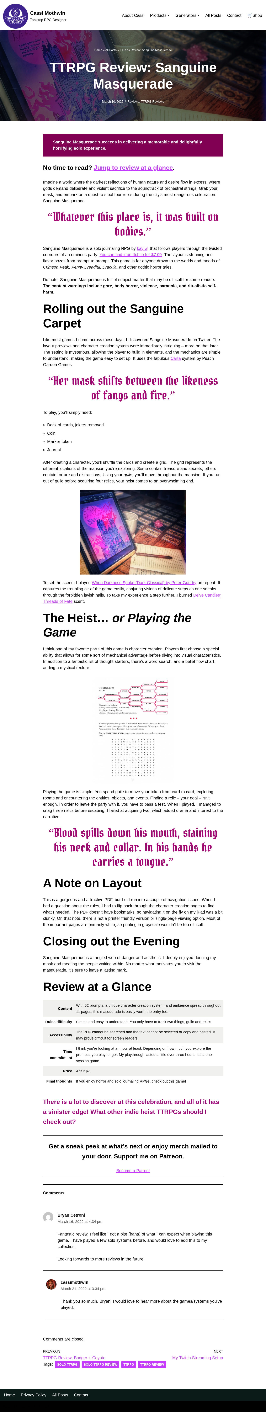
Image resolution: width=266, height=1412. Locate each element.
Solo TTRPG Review (100, 1364)
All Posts (213, 15)
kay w (142, 248)
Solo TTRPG (67, 1364)
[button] (168, 15)
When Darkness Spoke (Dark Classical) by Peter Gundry (144, 582)
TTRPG (128, 1364)
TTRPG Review (152, 1364)
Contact (234, 15)
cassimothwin (74, 1282)
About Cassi (133, 15)
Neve (8, 1406)
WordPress (49, 1406)
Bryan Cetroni (71, 1215)
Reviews (133, 101)
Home (98, 50)
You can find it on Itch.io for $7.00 (131, 254)
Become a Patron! (133, 1170)
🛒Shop (254, 15)
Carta (176, 358)
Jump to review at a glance (133, 167)
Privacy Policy (33, 1395)
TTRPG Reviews (152, 101)
